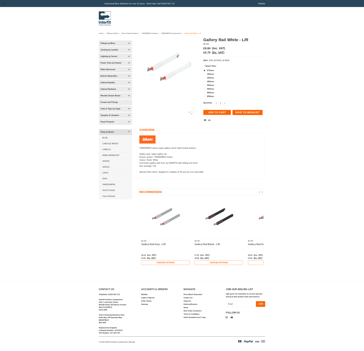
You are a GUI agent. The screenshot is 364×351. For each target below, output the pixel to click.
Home (101, 33)
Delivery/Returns (190, 304)
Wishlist (261, 3)
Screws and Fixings (109, 102)
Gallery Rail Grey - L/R (153, 244)
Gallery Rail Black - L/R (207, 244)
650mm (210, 96)
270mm (210, 70)
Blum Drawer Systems (130, 33)
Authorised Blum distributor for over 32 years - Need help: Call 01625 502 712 (140, 3)
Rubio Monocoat (108, 69)
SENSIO (105, 161)
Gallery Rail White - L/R (192, 33)
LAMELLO (106, 149)
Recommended (150, 192)
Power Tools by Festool (111, 63)
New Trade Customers (193, 311)
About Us (187, 301)
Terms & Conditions (191, 314)
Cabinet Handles (108, 82)
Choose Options (165, 262)
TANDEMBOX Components (171, 33)
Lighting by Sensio (109, 56)
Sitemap (144, 304)
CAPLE (105, 173)
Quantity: (207, 103)
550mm (210, 89)
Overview (147, 129)
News (186, 308)
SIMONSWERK (108, 184)
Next (262, 192)
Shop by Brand (107, 132)
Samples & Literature (110, 115)
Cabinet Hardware (108, 89)
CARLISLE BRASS (110, 144)
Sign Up (151, 298)
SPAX (104, 179)
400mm (210, 78)
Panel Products (107, 122)
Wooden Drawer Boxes (110, 96)
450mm (210, 81)
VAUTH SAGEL (108, 190)
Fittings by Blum (113, 33)
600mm (210, 92)
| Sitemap (131, 342)
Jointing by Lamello (109, 50)
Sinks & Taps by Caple (110, 109)
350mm (210, 74)
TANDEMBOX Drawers (150, 33)
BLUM (104, 138)
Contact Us (188, 298)
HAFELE (106, 167)
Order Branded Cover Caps (195, 317)
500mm (210, 85)
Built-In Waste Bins (109, 76)
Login (143, 298)
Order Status (146, 301)
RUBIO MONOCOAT (110, 155)
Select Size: (210, 66)
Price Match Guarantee (193, 294)
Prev (259, 192)
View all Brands (108, 196)
